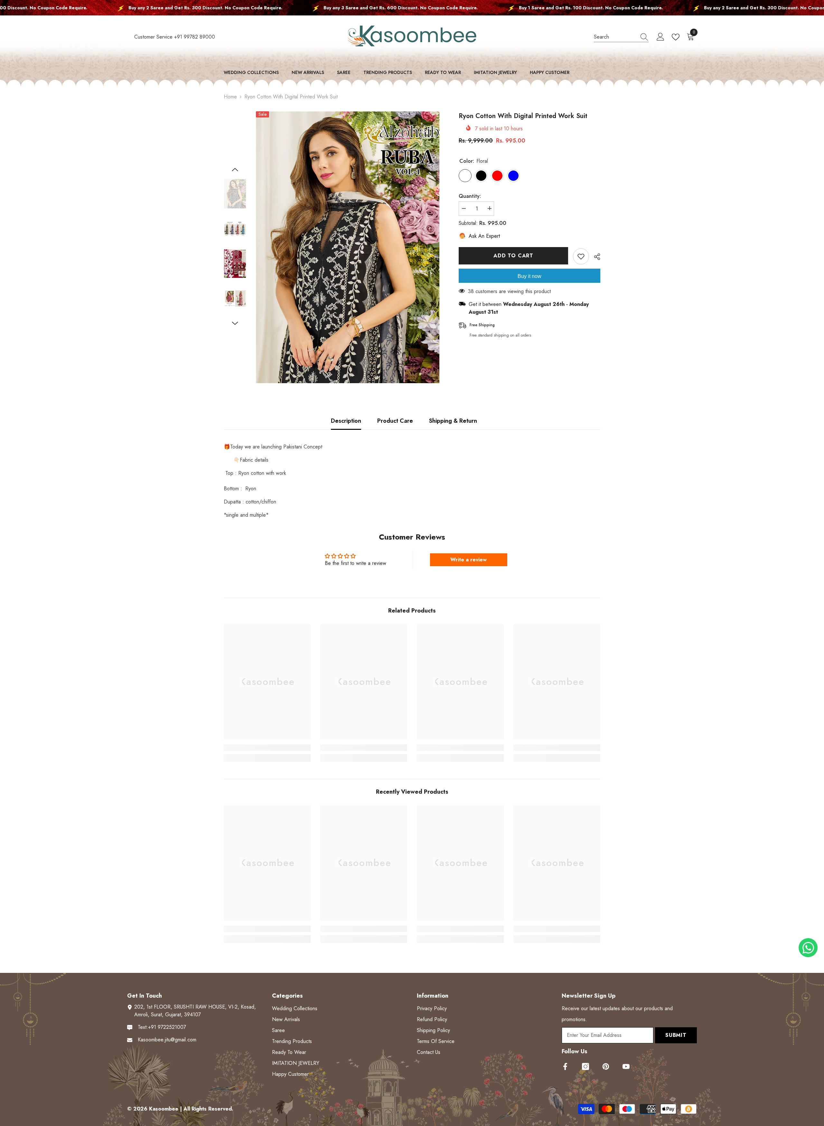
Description (346, 421)
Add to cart (513, 255)
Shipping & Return (453, 421)
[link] (267, 747)
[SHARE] (594, 256)
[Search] (621, 37)
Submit (676, 1035)
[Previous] (235, 169)
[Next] (235, 323)
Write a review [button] (468, 559)
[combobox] (615, 37)
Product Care (395, 421)
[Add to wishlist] (581, 256)
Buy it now (529, 276)
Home (230, 96)
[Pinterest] (605, 1066)
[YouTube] (626, 1066)
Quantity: (470, 195)
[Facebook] (565, 1066)
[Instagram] (585, 1066)
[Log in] (660, 37)
